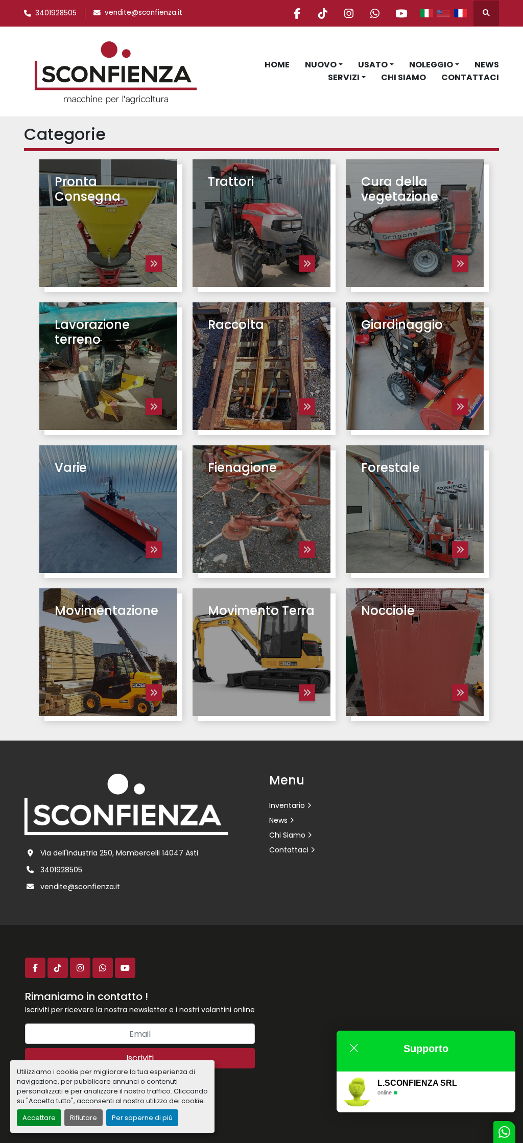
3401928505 (56, 13)
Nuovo (321, 64)
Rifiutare (83, 1117)
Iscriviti (140, 1058)
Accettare (39, 1117)
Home (277, 64)
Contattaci (470, 77)
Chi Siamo (403, 77)
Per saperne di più (142, 1117)
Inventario (287, 805)
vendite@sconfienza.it (143, 12)
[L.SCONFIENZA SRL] (126, 804)
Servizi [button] (344, 77)
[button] (324, 65)
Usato (373, 64)
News (486, 64)
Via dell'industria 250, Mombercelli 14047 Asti (119, 853)
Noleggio (431, 64)
